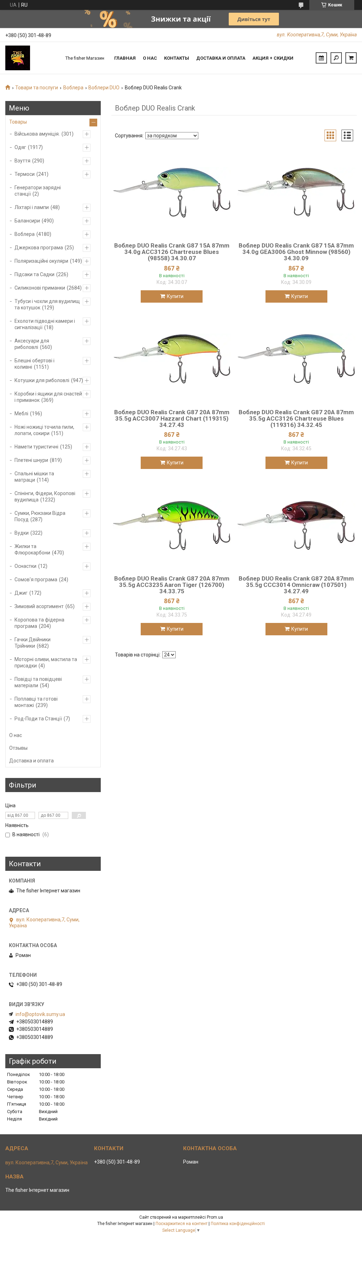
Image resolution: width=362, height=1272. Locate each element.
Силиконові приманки (39, 288)
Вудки (21, 533)
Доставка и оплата (220, 58)
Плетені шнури (31, 460)
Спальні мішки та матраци (34, 477)
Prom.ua (215, 1217)
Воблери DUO (103, 87)
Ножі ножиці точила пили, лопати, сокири (44, 430)
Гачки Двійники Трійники (32, 643)
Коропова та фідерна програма (39, 623)
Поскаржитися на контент (182, 1223)
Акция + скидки (272, 58)
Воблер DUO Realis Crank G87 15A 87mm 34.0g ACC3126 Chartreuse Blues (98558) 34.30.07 (171, 251)
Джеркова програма (38, 247)
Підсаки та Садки (34, 274)
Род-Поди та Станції (38, 718)
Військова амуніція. (37, 134)
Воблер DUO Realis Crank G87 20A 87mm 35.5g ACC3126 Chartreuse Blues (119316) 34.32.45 (296, 418)
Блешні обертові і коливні (34, 364)
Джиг (21, 593)
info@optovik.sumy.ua (40, 1014)
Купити (175, 296)
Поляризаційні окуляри (41, 261)
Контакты (176, 58)
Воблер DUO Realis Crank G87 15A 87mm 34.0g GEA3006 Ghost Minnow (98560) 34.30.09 (296, 251)
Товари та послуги (36, 87)
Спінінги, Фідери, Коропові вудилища (44, 497)
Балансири (27, 221)
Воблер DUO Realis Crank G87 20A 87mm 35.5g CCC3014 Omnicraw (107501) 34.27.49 (296, 584)
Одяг (20, 147)
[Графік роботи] (321, 58)
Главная (125, 58)
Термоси (24, 174)
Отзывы (18, 748)
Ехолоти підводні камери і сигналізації (44, 324)
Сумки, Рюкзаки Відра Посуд (39, 516)
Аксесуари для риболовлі (31, 344)
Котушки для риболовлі (41, 380)
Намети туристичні (36, 447)
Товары (18, 122)
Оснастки (25, 566)
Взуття (22, 161)
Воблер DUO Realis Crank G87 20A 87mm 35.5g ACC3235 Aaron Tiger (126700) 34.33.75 (171, 584)
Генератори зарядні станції (37, 191)
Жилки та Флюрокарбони (32, 549)
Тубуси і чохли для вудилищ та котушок (47, 304)
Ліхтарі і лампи (31, 207)
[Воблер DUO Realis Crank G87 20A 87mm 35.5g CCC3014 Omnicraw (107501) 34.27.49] (296, 525)
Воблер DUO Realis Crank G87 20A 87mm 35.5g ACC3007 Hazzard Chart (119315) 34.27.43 (171, 418)
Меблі (21, 413)
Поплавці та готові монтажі (36, 702)
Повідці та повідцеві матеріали (38, 682)
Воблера (73, 87)
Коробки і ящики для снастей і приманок (48, 397)
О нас (150, 58)
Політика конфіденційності (238, 1223)
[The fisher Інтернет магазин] (31, 58)
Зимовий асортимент (39, 606)
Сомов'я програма (35, 579)
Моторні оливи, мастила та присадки (45, 662)
